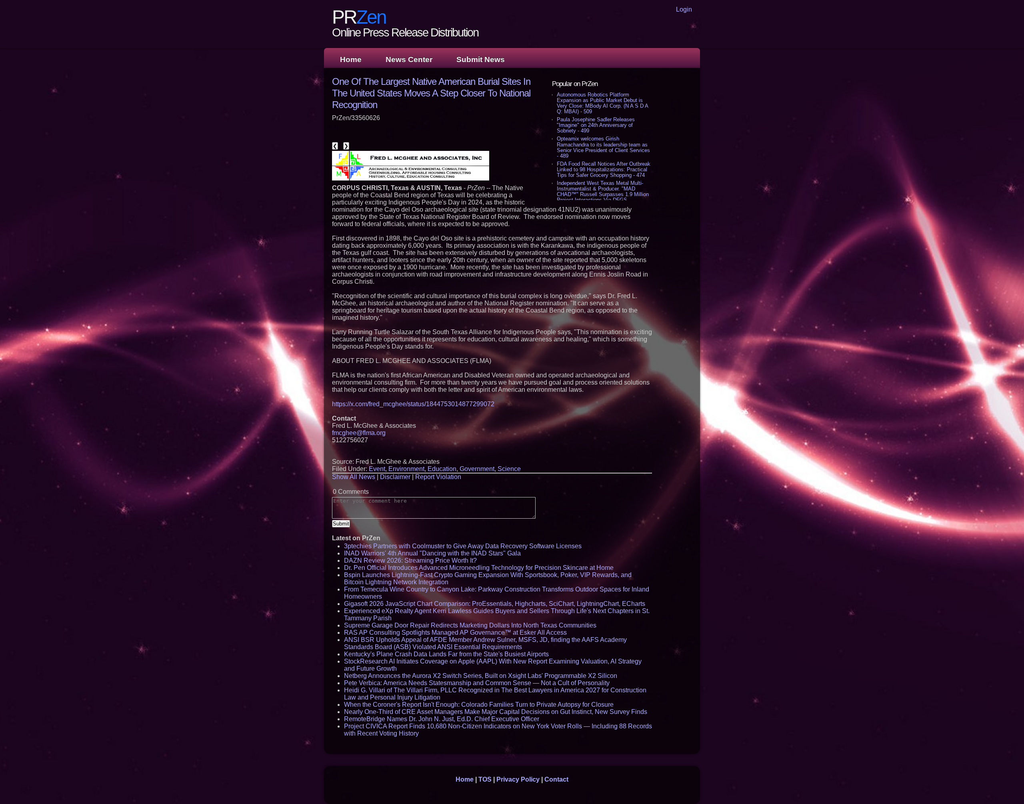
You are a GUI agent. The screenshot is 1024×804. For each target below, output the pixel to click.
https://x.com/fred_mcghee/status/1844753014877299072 (413, 404)
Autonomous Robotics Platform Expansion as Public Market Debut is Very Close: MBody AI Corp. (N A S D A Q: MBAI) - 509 (602, 103)
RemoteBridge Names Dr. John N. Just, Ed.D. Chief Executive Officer (441, 719)
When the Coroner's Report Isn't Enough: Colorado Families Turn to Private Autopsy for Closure (479, 704)
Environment (406, 468)
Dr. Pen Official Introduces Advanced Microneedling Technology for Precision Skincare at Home (479, 567)
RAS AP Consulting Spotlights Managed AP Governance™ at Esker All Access (455, 632)
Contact (556, 779)
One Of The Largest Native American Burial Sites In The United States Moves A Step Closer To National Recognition (431, 93)
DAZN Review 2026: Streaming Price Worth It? (410, 560)
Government (477, 468)
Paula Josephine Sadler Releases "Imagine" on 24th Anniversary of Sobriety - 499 (596, 125)
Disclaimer (395, 476)
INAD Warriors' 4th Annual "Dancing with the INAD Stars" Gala (432, 553)
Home (351, 59)
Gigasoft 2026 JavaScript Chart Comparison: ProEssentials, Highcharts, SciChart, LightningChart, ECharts (494, 603)
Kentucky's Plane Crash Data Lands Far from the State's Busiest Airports (446, 654)
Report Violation (438, 476)
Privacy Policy (518, 779)
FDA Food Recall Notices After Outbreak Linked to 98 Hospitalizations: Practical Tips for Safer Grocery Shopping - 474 (603, 169)
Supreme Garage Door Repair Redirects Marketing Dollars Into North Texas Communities (470, 625)
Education (442, 468)
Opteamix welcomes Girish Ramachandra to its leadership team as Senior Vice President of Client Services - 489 (603, 147)
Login (684, 9)
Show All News (353, 476)
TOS (485, 779)
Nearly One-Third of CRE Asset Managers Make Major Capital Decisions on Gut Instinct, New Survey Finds (495, 711)
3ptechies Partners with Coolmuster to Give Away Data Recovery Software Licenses (463, 546)
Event (377, 468)
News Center (409, 59)
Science (509, 468)
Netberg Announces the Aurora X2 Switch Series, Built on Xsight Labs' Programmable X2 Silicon (480, 675)
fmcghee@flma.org (359, 432)
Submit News (480, 59)
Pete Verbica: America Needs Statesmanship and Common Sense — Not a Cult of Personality (477, 683)
